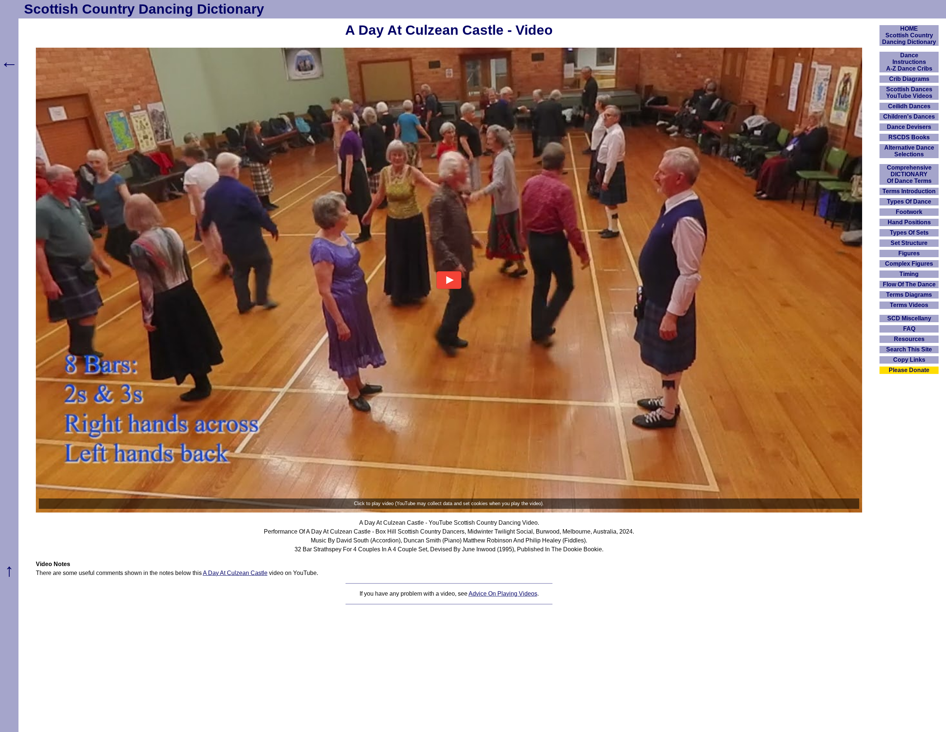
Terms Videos (909, 305)
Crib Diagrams (909, 79)
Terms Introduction (909, 191)
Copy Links (909, 360)
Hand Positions (909, 222)
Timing (909, 274)
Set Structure (909, 243)
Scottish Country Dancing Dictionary (144, 9)
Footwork (909, 212)
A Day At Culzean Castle (235, 573)
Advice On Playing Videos (503, 593)
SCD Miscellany (909, 318)
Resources (909, 339)
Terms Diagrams (909, 295)
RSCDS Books (909, 137)
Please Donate (909, 370)
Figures (909, 253)
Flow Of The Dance (909, 284)
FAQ (909, 329)
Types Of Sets (909, 232)
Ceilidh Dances (909, 106)
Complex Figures (909, 264)
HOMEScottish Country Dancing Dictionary (909, 35)
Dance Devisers (909, 127)
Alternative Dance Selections (909, 150)
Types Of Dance (909, 201)
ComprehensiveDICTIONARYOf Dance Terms (909, 174)
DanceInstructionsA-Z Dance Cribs (909, 62)
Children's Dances (909, 116)
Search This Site (909, 349)
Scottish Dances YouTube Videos (909, 92)
